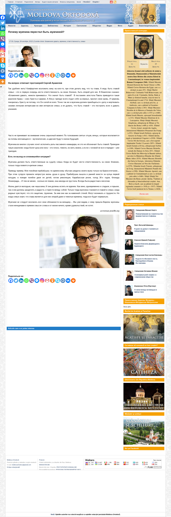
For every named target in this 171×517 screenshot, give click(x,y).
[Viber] (31, 75)
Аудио (130, 26)
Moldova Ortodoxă (13, 460)
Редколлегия (28, 2)
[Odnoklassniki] (52, 75)
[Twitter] (16, 75)
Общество (96, 26)
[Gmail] (47, 75)
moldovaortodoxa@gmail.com (21, 465)
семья (83, 41)
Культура (38, 26)
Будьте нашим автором (50, 2)
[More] (2, 81)
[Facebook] (10, 75)
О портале (18, 2)
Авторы (37, 2)
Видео (109, 26)
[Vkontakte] (68, 75)
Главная (10, 2)
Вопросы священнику (67, 2)
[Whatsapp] (26, 75)
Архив (79, 2)
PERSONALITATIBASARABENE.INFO (68, 469)
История (67, 26)
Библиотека (53, 26)
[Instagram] (42, 75)
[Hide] (1, 87)
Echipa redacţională (13, 467)
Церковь (25, 26)
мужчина (63, 41)
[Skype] (57, 75)
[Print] (73, 75)
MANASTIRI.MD (44, 465)
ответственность (73, 41)
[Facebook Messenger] (36, 75)
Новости (11, 26)
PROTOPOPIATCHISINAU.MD (67, 467)
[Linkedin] (21, 75)
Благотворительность (148, 26)
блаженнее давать (52, 41)
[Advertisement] (63, 123)
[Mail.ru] (63, 75)
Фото (120, 26)
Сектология (82, 26)
